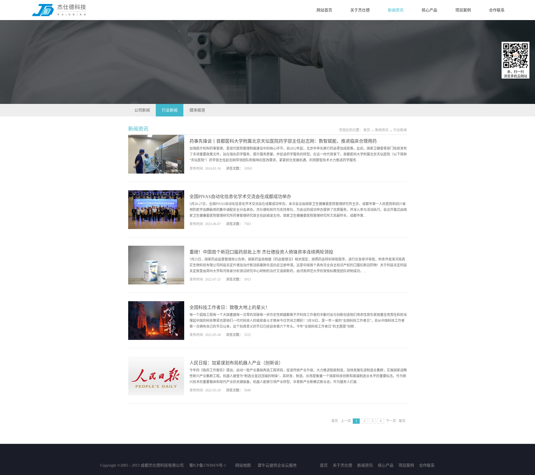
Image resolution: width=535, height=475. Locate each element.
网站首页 (324, 10)
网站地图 (242, 465)
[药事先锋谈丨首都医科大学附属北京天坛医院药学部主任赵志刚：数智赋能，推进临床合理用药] (156, 138)
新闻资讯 (381, 130)
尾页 (402, 421)
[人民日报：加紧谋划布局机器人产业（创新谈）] (156, 360)
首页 (334, 421)
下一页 (391, 421)
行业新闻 (400, 130)
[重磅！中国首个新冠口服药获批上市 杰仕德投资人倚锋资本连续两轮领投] (156, 249)
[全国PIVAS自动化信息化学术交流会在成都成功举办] (156, 194)
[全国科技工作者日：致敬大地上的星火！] (156, 304)
